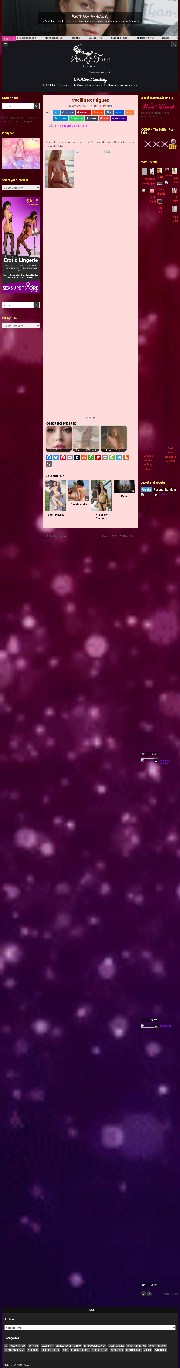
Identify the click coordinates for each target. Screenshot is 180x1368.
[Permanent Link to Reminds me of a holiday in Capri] (144, 320)
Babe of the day (79, 106)
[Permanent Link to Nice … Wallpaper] (144, 171)
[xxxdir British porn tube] (159, 143)
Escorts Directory (136, 1345)
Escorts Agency (116, 1345)
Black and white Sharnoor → (119, 535)
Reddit (100, 112)
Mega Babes (33, 1350)
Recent (158, 489)
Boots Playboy (56, 514)
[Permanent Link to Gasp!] (159, 170)
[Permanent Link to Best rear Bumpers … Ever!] (167, 312)
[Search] (174, 44)
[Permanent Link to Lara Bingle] (159, 183)
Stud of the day (99, 1350)
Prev (50, 281)
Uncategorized (133, 1350)
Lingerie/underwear (14, 1350)
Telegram (62, 118)
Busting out (166, 1025)
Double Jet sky (79, 504)
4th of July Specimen (101, 516)
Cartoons (33, 1345)
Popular (146, 489)
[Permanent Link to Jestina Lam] (174, 171)
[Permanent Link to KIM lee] (152, 171)
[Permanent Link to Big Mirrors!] (174, 190)
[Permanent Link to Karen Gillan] (174, 209)
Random (170, 489)
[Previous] (143, 1293)
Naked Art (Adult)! (50, 1350)
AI (6, 1345)
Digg (121, 112)
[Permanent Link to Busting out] (149, 1155)
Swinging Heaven (165, 761)
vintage (147, 1350)
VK (111, 112)
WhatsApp (78, 118)
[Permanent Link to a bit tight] (152, 191)
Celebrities (47, 1345)
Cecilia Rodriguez (90, 100)
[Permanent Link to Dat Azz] (159, 201)
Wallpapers (160, 1350)
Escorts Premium (157, 1345)
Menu (91, 1310)
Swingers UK (117, 1350)
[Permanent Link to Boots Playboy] (55, 495)
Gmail (105, 118)
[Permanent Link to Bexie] (124, 486)
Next (130, 281)
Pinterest (85, 112)
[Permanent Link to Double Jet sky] (78, 490)
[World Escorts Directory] (159, 106)
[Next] (149, 1293)
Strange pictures (80, 1350)
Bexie (124, 496)
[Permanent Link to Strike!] (167, 169)
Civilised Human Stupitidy (68, 1345)
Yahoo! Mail (120, 118)
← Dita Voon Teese (54, 535)
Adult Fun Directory (90, 16)
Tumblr (92, 118)
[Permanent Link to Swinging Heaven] (149, 890)
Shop (65, 1350)
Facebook (69, 112)
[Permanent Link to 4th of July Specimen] (101, 495)
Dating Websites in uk (94, 1345)
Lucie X (163, 494)
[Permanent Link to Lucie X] (149, 624)
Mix (131, 112)
